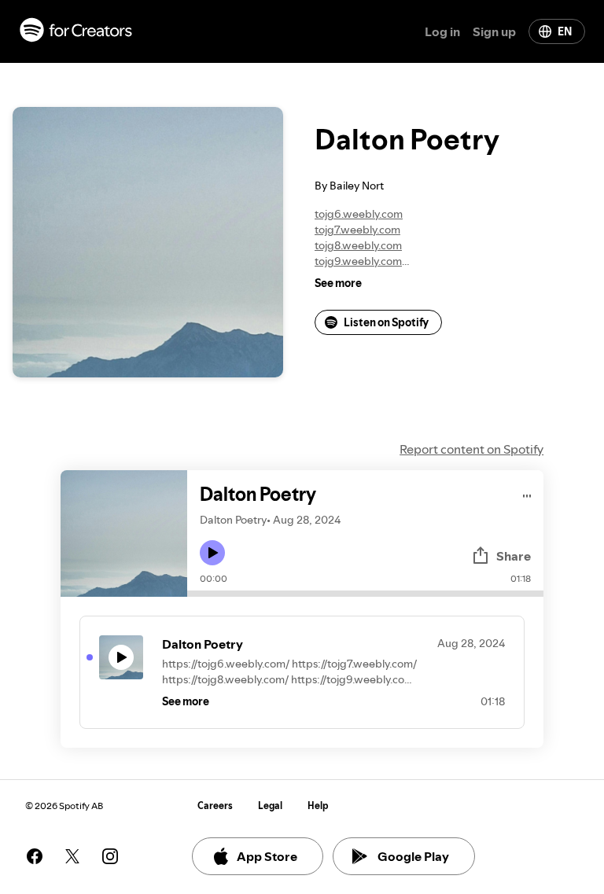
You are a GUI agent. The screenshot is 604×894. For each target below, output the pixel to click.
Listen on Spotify (386, 322)
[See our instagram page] (110, 856)
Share (513, 556)
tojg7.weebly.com (357, 229)
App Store (267, 856)
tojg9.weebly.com (358, 261)
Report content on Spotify (471, 449)
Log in (442, 31)
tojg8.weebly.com (358, 245)
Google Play (413, 856)
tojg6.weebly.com (359, 214)
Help (318, 805)
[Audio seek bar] (365, 593)
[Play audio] (527, 493)
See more (338, 283)
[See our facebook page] (34, 856)
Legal (270, 805)
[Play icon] (212, 552)
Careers (215, 805)
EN (565, 31)
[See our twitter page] (72, 856)
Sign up (494, 31)
